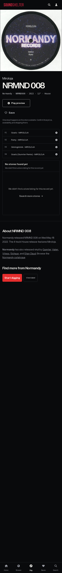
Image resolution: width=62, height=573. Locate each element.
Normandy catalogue (13, 257)
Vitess (5, 253)
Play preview (18, 103)
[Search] (49, 4)
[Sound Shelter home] (13, 5)
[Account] (56, 4)
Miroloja (7, 78)
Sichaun (14, 253)
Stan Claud (30, 253)
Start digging (12, 278)
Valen (55, 249)
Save (12, 113)
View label (30, 278)
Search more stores (29, 196)
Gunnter (47, 249)
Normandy (7, 93)
